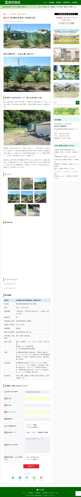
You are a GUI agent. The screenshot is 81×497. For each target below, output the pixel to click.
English (51, 492)
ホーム (46, 2)
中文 (57, 492)
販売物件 (52, 2)
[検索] (77, 102)
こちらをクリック (10, 283)
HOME (41, 490)
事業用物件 (66, 2)
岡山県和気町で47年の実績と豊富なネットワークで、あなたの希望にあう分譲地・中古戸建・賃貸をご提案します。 (40, 7)
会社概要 (74, 2)
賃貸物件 (59, 2)
